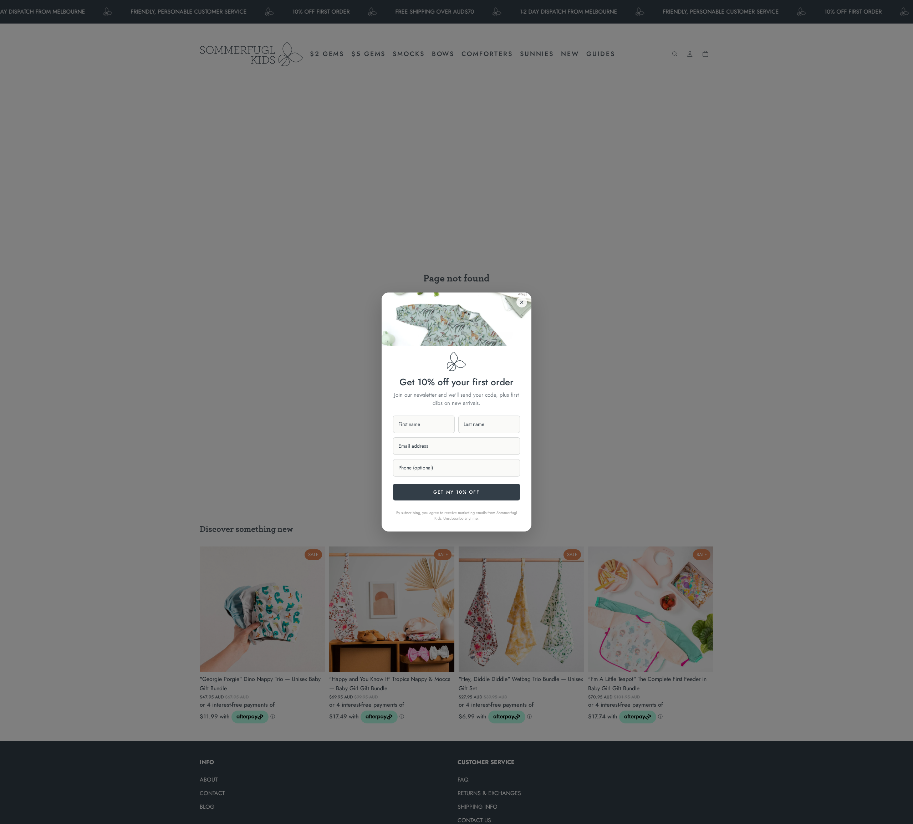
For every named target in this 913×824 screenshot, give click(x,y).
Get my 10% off (456, 492)
